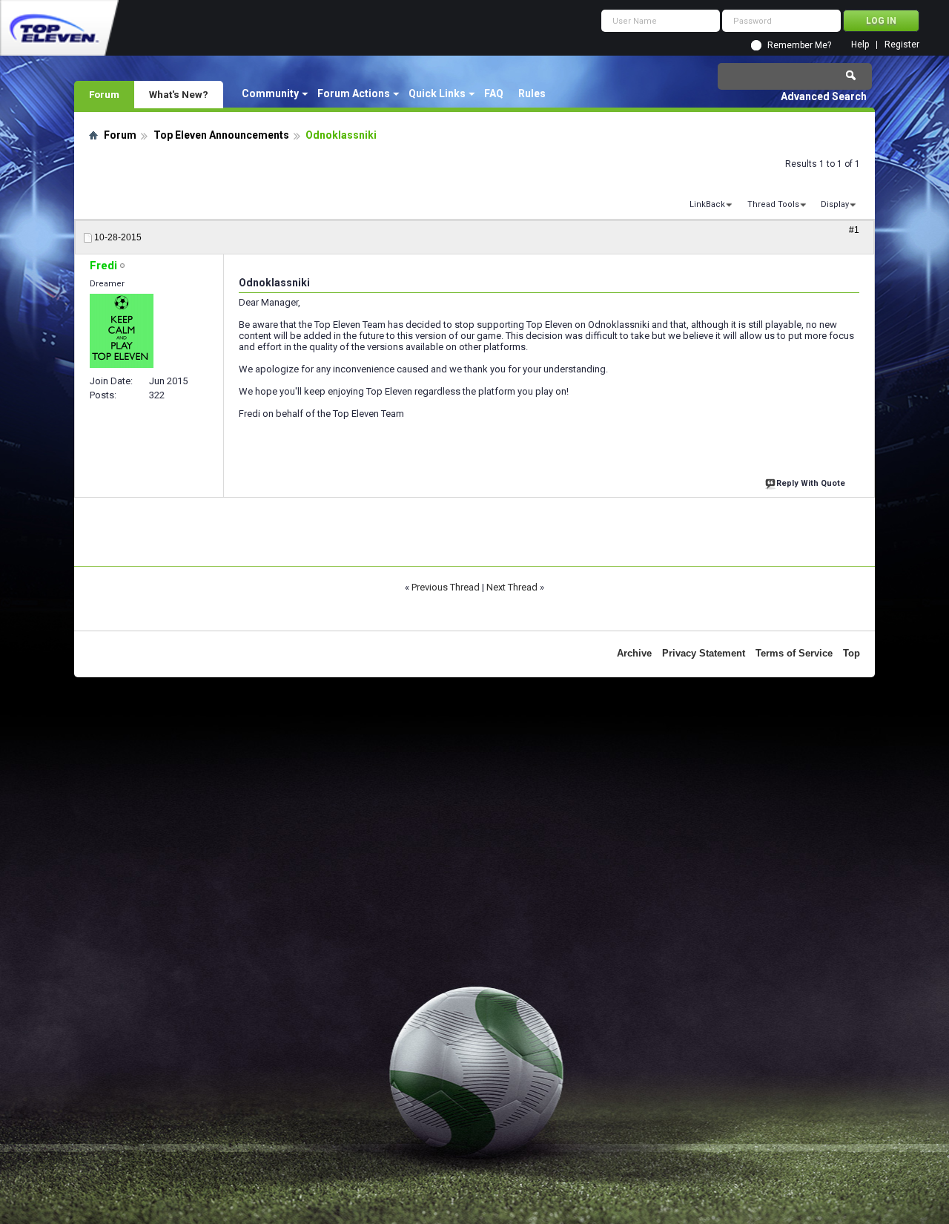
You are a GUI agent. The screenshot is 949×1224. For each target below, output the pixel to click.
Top (851, 653)
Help (860, 45)
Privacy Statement (703, 653)
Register (901, 45)
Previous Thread (445, 587)
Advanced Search (824, 96)
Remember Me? (799, 45)
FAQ (493, 93)
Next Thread (512, 587)
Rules (532, 93)
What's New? (178, 94)
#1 (854, 230)
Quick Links (437, 93)
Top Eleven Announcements (221, 135)
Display (835, 204)
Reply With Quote (810, 483)
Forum (104, 94)
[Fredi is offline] (121, 331)
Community (270, 93)
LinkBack (707, 204)
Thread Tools (773, 204)
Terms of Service (794, 653)
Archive (634, 653)
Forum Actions (353, 93)
